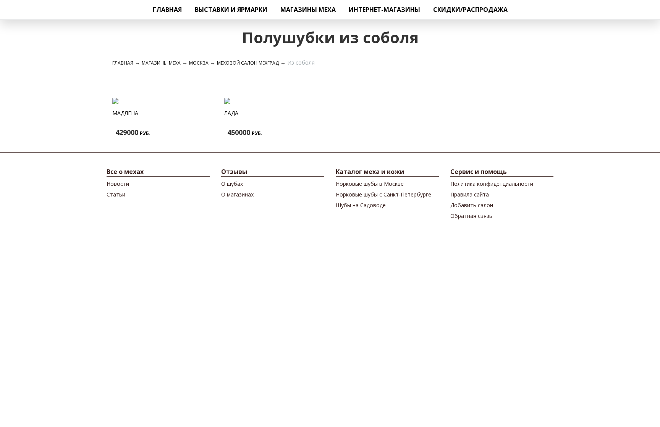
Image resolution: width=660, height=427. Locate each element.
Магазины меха (308, 9)
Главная (167, 9)
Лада (231, 113)
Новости (118, 183)
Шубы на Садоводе (361, 205)
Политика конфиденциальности (491, 183)
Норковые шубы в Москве (370, 183)
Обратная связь (471, 215)
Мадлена (125, 113)
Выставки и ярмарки (231, 9)
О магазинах (237, 194)
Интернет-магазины (384, 9)
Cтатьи (116, 194)
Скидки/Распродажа (470, 9)
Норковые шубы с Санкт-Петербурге (383, 194)
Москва (199, 63)
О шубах (232, 183)
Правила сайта (469, 194)
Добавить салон (471, 205)
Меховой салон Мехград (248, 63)
